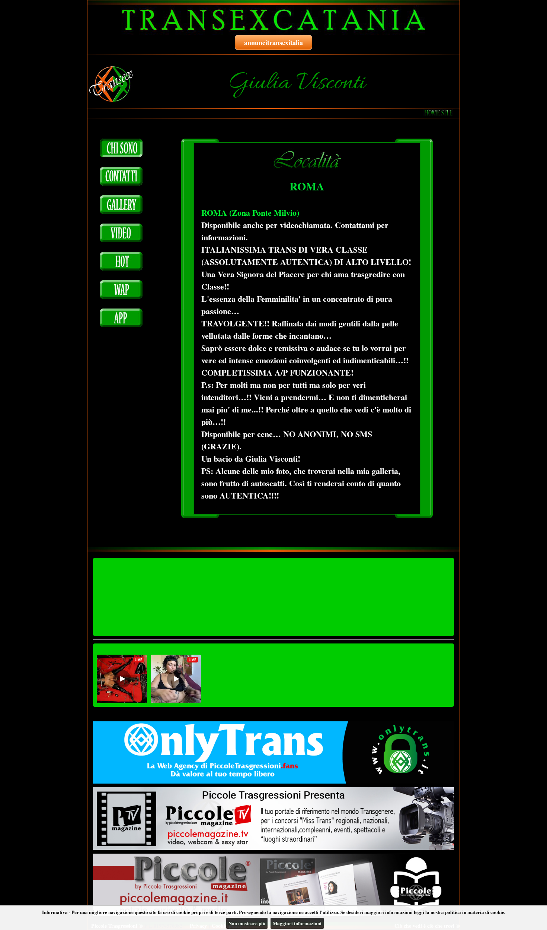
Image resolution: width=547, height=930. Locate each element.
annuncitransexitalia (273, 42)
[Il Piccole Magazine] (273, 885)
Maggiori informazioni (297, 923)
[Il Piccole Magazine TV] (273, 818)
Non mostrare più (246, 923)
